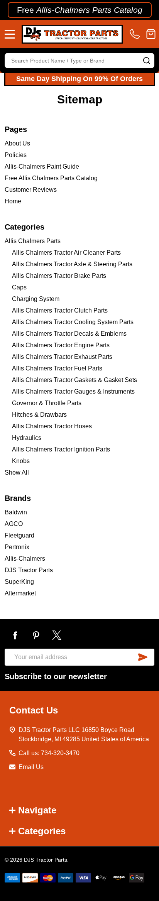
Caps (19, 287)
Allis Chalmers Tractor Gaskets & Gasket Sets (74, 380)
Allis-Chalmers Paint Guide (42, 166)
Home (13, 201)
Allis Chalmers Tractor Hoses (52, 426)
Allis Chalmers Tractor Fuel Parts (57, 368)
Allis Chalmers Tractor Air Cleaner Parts (66, 252)
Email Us (31, 767)
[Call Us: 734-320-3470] (136, 34)
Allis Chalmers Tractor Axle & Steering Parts (72, 264)
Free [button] (79, 9)
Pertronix (17, 547)
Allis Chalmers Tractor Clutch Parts (60, 310)
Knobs (21, 461)
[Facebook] (15, 635)
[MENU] (10, 34)
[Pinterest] (35, 635)
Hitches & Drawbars (39, 414)
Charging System (35, 299)
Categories (42, 831)
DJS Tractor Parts (29, 570)
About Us (17, 143)
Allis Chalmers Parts (33, 241)
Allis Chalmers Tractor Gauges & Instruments (73, 391)
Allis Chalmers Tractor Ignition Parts (61, 449)
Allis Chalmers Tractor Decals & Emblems (69, 333)
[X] (56, 635)
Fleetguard (19, 535)
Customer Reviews (31, 189)
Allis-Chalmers (25, 558)
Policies (16, 155)
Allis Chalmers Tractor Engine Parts (61, 345)
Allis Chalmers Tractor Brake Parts (59, 275)
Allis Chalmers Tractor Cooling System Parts (73, 322)
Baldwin (16, 512)
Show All (17, 472)
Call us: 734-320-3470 (49, 753)
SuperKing (19, 581)
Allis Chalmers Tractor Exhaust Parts (62, 356)
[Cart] (151, 34)
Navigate (37, 810)
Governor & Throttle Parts (46, 403)
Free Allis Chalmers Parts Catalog (51, 178)
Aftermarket (20, 593)
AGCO (14, 524)
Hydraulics (26, 437)
